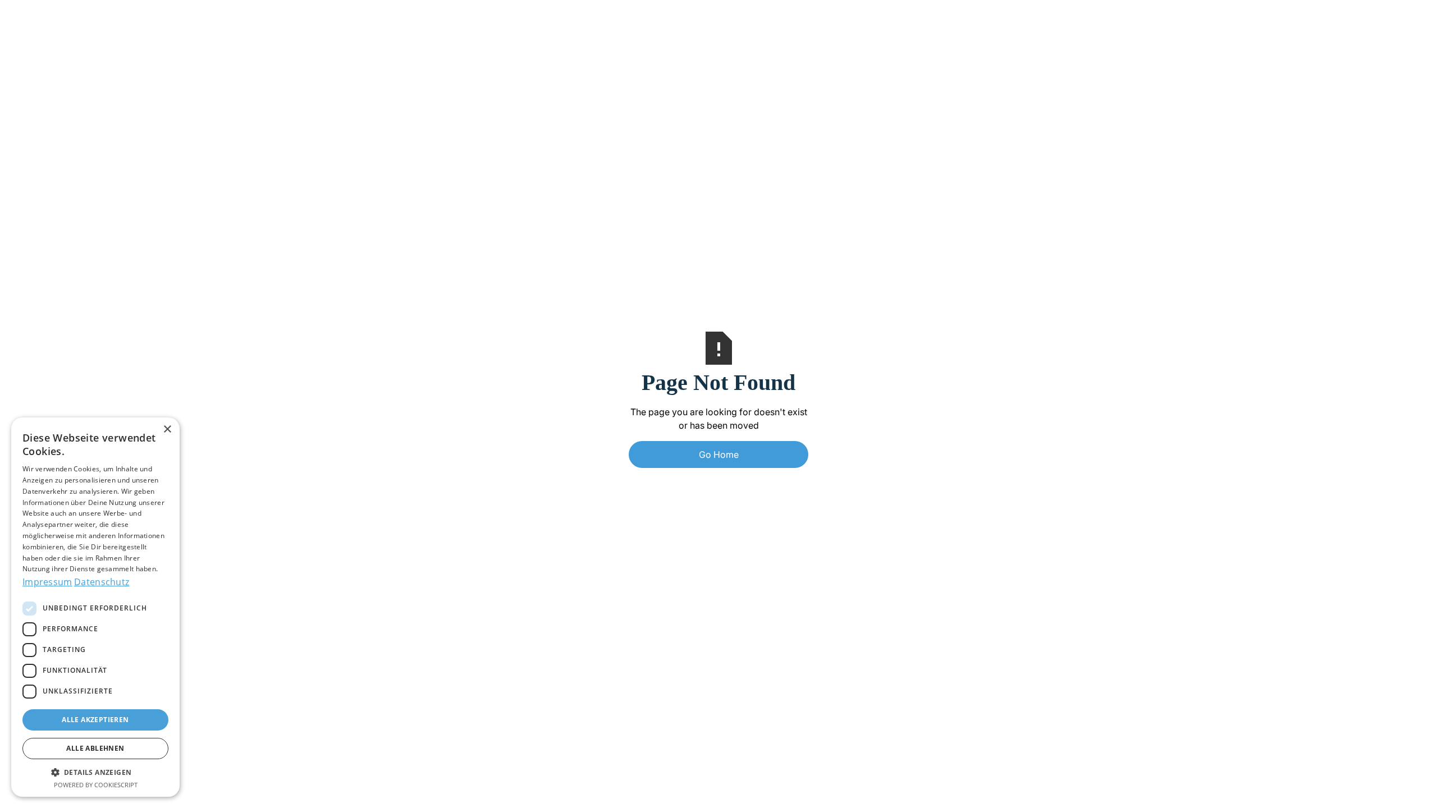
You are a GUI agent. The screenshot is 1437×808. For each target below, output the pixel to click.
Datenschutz (101, 582)
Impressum (47, 582)
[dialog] (95, 607)
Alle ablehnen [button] (95, 748)
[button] (95, 772)
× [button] (167, 429)
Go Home (719, 454)
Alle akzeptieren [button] (95, 719)
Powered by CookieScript (96, 785)
